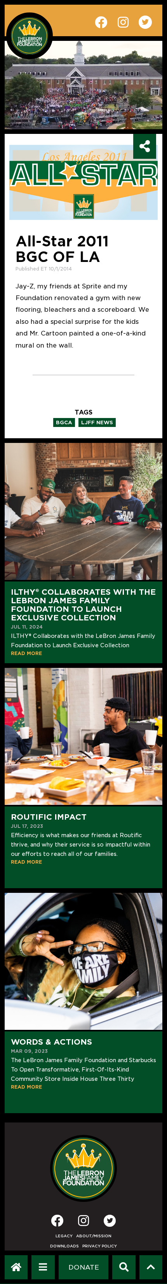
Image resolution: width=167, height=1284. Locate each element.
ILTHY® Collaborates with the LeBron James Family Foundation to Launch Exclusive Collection (83, 605)
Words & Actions (51, 1042)
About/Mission (93, 1236)
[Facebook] (57, 1223)
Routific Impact (49, 817)
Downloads (64, 1246)
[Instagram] (83, 1223)
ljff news (97, 422)
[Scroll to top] (151, 1267)
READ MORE (26, 653)
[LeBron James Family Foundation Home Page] (83, 1168)
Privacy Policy (99, 1246)
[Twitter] (110, 1220)
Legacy (64, 1236)
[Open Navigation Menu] (43, 1267)
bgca (64, 422)
